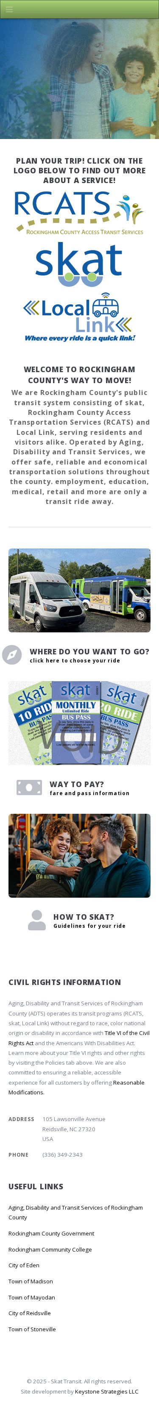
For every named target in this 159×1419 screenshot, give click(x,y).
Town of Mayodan (31, 1297)
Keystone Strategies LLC (107, 1391)
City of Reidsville (29, 1313)
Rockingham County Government (51, 1233)
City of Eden (23, 1265)
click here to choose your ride (75, 660)
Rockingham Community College (50, 1249)
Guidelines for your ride (89, 925)
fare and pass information (90, 793)
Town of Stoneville (32, 1329)
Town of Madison (30, 1281)
